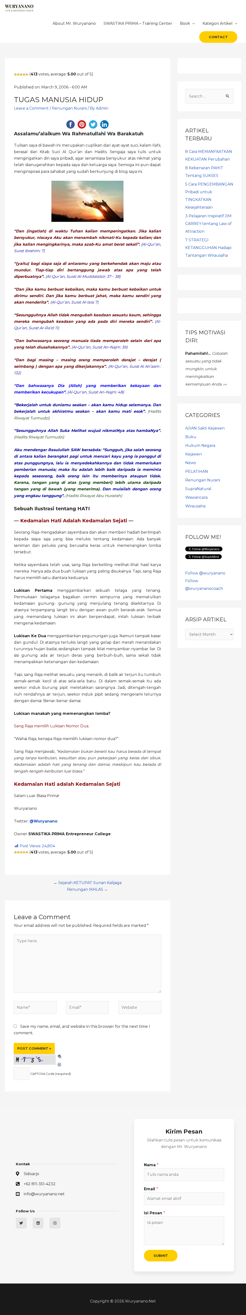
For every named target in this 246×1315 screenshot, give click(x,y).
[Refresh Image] (59, 1063)
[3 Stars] (21, 74)
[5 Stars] (26, 74)
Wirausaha (195, 506)
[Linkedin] (38, 1223)
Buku (190, 437)
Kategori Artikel (218, 23)
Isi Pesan (154, 1213)
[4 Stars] (24, 74)
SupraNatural (198, 488)
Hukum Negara (200, 445)
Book (185, 23)
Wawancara (196, 497)
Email (151, 1189)
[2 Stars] (18, 74)
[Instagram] (54, 1223)
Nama (151, 1165)
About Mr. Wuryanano (74, 23)
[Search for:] (209, 96)
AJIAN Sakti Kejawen (205, 428)
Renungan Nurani (69, 108)
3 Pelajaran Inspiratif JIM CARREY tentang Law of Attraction (208, 224)
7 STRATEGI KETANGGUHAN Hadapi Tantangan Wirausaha (208, 248)
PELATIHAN (196, 471)
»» (225, 384)
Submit (161, 1255)
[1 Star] (15, 74)
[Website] (139, 1008)
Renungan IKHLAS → (87, 889)
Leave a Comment (31, 108)
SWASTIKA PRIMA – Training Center (138, 23)
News (190, 463)
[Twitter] (21, 1223)
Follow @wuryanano (205, 573)
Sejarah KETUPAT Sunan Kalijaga (90, 882)
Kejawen (193, 454)
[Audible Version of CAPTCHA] (59, 1057)
